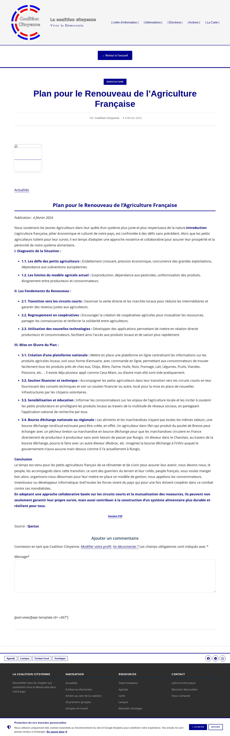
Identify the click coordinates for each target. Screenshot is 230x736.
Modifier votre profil (96, 546)
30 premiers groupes (78, 702)
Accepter (199, 727)
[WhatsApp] (223, 658)
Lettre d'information (184, 683)
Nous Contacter (181, 695)
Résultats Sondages (130, 708)
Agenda (10, 658)
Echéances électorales (79, 689)
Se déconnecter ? (126, 546)
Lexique (24, 658)
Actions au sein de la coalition (84, 695)
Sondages (60, 658)
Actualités (21, 190)
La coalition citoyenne (73, 20)
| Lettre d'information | (124, 22)
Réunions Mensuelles (184, 689)
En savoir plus (55, 731)
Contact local (41, 658)
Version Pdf (115, 516)
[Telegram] (215, 658)
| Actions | (194, 22)
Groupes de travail (77, 708)
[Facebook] (208, 658)
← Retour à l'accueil (115, 55)
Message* (21, 556)
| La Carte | (212, 22)
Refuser (215, 727)
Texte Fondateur (128, 683)
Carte (122, 695)
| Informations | (153, 22)
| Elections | (175, 22)
